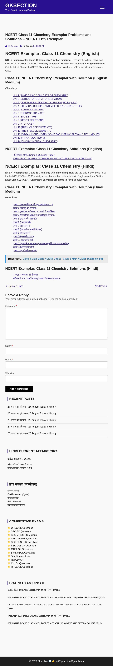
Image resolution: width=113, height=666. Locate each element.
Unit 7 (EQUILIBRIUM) (24, 116)
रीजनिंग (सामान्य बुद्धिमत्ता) (18, 494)
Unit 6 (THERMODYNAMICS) (28, 113)
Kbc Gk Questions (20, 563)
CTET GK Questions (22, 549)
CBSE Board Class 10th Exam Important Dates (34, 590)
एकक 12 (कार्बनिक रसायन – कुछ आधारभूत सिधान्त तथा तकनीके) (41, 243)
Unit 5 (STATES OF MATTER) (28, 109)
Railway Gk (17, 560)
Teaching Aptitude (20, 556)
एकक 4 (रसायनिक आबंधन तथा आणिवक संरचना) (34, 215)
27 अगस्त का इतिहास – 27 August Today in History (32, 407)
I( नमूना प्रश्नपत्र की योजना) (25, 274)
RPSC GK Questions (22, 567)
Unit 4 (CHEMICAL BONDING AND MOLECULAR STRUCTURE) (47, 106)
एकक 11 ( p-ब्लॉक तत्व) (23, 240)
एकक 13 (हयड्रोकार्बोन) (23, 247)
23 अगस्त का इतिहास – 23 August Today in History (32, 433)
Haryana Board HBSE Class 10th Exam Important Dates (39, 616)
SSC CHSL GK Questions (24, 542)
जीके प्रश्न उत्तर (14, 501)
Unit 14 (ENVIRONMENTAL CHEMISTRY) (35, 141)
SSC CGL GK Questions (23, 545)
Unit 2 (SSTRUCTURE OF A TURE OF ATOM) (37, 99)
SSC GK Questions (21, 531)
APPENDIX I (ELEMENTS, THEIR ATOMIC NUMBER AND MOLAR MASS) (52, 158)
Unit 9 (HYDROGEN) (24, 123)
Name (9, 345)
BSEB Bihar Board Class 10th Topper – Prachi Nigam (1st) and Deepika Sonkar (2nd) (55, 623)
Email (9, 359)
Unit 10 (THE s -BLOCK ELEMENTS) (32, 127)
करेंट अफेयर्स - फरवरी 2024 (20, 468)
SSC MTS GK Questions (24, 535)
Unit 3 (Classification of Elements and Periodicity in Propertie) (45, 102)
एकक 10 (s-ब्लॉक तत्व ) (23, 236)
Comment (11, 306)
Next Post (100, 286)
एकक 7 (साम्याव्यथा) (21, 226)
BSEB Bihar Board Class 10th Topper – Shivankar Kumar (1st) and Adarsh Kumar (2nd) (56, 597)
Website (9, 373)
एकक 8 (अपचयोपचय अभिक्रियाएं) (27, 229)
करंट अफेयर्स (13, 498)
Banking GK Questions (23, 552)
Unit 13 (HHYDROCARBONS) (29, 138)
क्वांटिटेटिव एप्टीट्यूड (16, 505)
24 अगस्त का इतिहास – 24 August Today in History (32, 426)
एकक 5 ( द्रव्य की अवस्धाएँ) (25, 218)
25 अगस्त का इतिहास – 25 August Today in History (32, 420)
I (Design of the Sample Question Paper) (34, 155)
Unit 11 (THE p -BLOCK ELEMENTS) (32, 131)
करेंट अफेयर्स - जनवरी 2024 (20, 464)
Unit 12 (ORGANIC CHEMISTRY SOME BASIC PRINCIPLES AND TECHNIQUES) (56, 134)
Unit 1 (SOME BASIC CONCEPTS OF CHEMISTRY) (40, 95)
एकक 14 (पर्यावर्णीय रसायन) (25, 250)
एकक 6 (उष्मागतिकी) (22, 222)
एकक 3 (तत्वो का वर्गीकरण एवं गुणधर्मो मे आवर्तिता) (34, 211)
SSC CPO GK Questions (24, 538)
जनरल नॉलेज (13, 491)
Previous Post (15, 286)
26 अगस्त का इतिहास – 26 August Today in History (32, 413)
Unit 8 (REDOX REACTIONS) (28, 120)
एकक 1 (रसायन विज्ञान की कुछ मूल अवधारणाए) (33, 204)
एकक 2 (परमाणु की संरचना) (24, 208)
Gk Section (13, 46)
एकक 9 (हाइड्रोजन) (21, 233)
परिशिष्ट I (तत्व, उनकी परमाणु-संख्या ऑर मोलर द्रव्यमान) (36, 278)
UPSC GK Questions (22, 528)
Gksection (21, 5)
